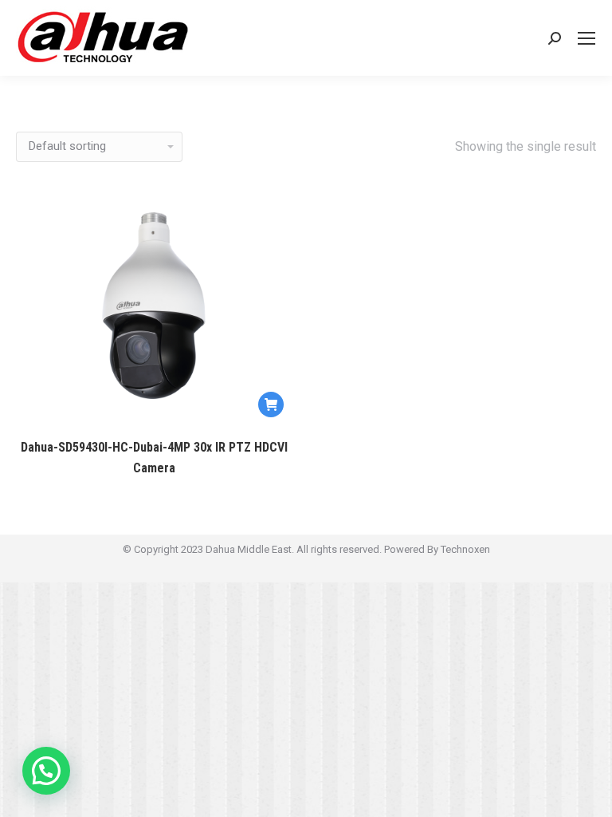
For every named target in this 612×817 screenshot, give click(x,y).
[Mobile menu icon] (586, 38)
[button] (46, 771)
